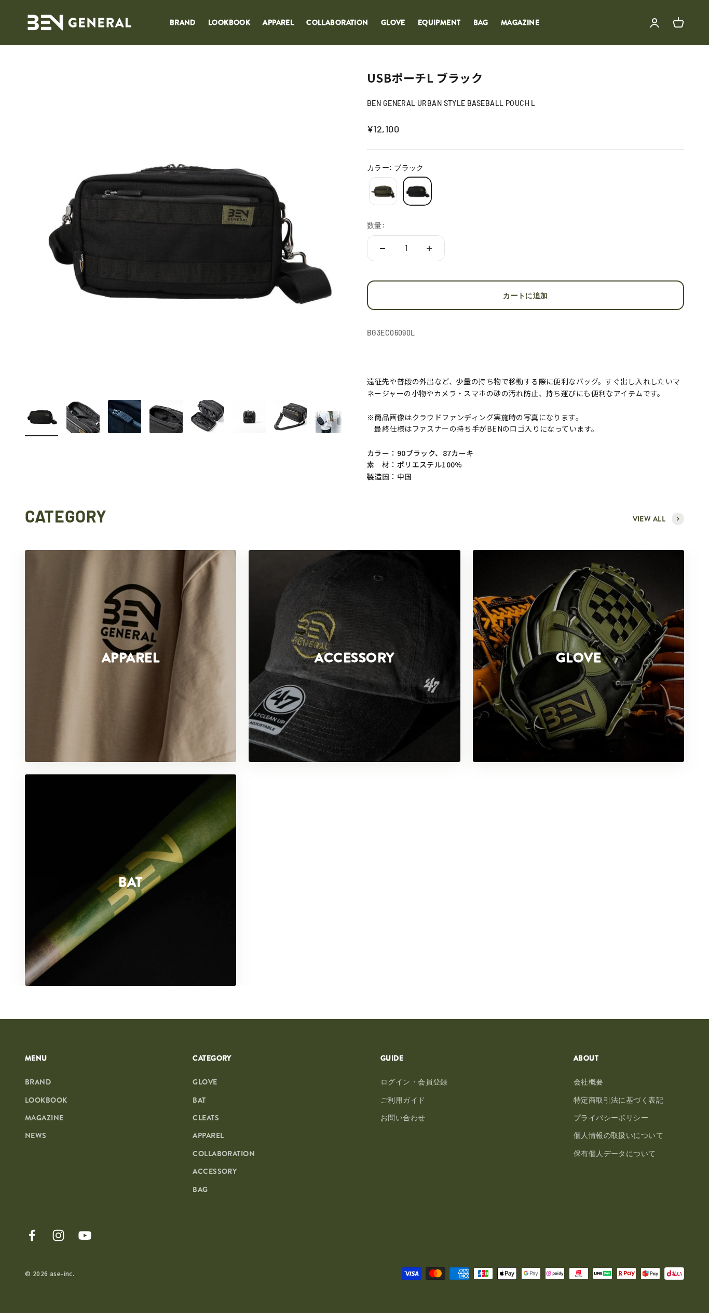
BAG (480, 22)
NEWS (36, 1135)
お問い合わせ (403, 1118)
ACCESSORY (215, 1171)
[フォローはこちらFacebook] (32, 1235)
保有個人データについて (615, 1153)
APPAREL (278, 22)
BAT (199, 1100)
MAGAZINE (520, 22)
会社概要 (589, 1082)
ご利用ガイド (403, 1100)
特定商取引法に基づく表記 (618, 1100)
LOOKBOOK (229, 22)
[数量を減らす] (382, 248)
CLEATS (206, 1118)
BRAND (183, 22)
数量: (376, 225)
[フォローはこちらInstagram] (58, 1235)
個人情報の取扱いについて (618, 1135)
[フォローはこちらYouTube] (85, 1235)
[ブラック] (417, 191)
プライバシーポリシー (611, 1118)
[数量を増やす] (429, 248)
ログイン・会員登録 (414, 1082)
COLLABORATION (337, 22)
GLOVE (393, 22)
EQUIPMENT (439, 22)
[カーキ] (383, 191)
